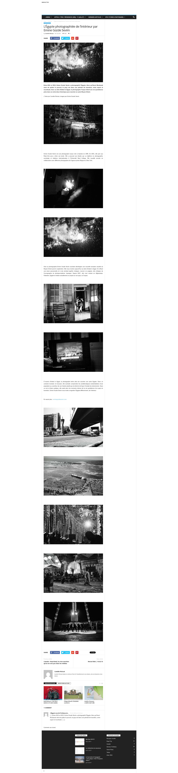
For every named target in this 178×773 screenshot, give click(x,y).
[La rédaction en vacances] (79, 750)
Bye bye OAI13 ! (90, 739)
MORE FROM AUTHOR (63, 683)
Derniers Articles (94, 17)
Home (45, 21)
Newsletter (45, 2)
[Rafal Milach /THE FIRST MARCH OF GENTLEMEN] (53, 693)
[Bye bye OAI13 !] (79, 741)
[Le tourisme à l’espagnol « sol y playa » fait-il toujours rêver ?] (79, 759)
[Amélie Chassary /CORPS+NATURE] (93, 693)
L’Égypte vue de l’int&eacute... (59, 713)
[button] (134, 17)
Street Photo (110, 749)
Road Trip (109, 741)
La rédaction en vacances (93, 748)
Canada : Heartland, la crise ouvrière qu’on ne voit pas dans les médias (56, 662)
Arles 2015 (109, 755)
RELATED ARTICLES (50, 683)
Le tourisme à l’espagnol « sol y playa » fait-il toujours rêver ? (94, 758)
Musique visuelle (111, 738)
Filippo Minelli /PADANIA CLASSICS (71, 702)
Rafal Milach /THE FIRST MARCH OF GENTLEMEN (51, 702)
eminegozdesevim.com (60, 399)
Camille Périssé (49, 33)
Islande (109, 744)
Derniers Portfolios (112, 747)
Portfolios (47, 23)
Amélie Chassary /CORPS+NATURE (89, 702)
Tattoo (108, 752)
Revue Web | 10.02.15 (95, 661)
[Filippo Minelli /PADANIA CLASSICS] (73, 693)
